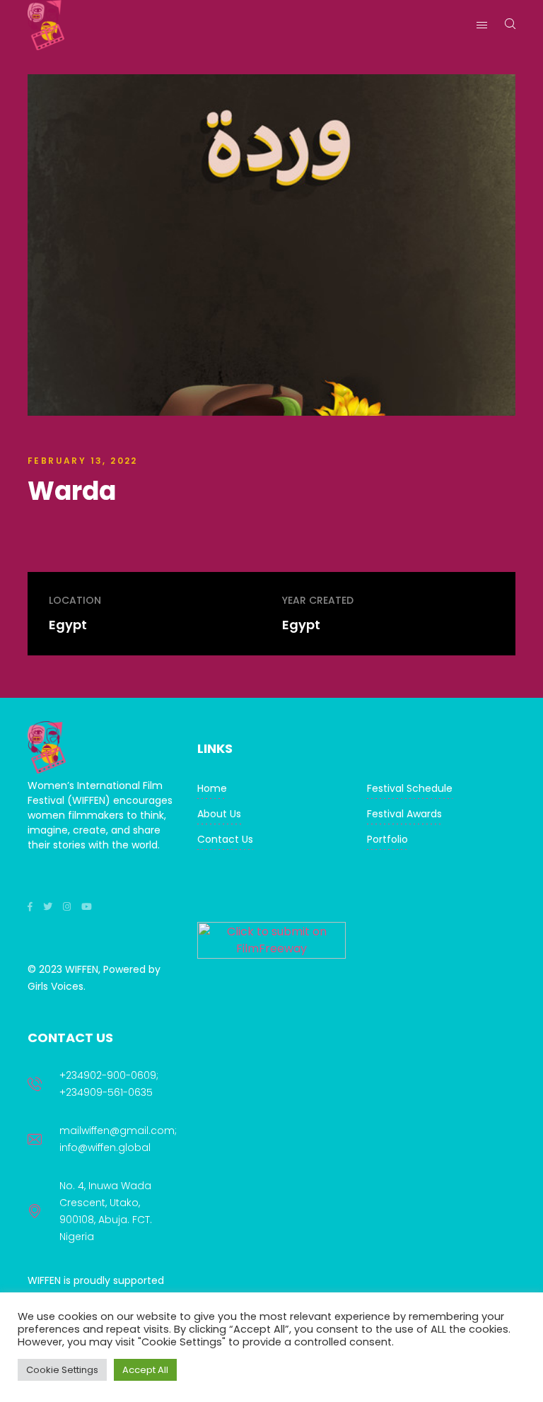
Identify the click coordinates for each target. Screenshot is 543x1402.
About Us (219, 814)
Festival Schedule (409, 788)
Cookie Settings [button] (62, 1370)
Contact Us (225, 839)
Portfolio (387, 839)
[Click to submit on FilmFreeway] (271, 955)
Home (212, 788)
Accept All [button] (145, 1370)
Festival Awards (404, 814)
